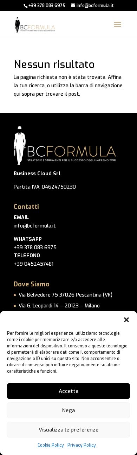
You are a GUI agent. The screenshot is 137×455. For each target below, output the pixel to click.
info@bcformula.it (35, 226)
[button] (126, 319)
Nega (68, 410)
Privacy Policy (81, 445)
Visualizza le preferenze (68, 429)
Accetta (68, 391)
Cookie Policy (51, 445)
